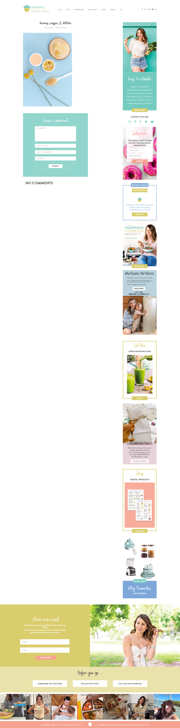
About (112, 9)
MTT (148, 725)
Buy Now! (139, 266)
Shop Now (139, 581)
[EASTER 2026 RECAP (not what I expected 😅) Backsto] (116, 707)
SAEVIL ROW (140, 725)
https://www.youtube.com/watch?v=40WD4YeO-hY (140, 190)
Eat (60, 9)
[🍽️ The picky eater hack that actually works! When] (90, 707)
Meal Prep (92, 9)
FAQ (58, 725)
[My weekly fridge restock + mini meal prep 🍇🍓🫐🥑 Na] (38, 707)
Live (67, 9)
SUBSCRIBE (45, 657)
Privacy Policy (68, 725)
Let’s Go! (140, 214)
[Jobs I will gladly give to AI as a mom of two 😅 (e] (141, 707)
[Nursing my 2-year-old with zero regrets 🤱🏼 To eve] (64, 707)
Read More (139, 110)
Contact (78, 725)
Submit (139, 161)
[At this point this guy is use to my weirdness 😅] (167, 707)
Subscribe (46, 725)
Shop (103, 9)
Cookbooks (79, 9)
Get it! (140, 398)
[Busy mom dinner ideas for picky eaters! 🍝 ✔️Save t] (13, 707)
